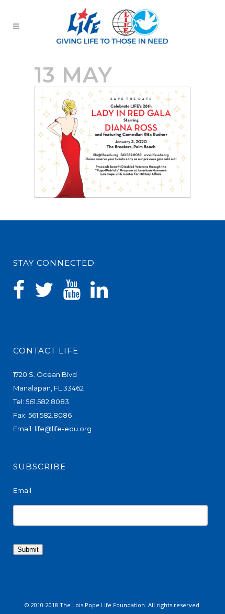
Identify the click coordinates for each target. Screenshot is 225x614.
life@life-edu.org (63, 428)
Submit (28, 549)
